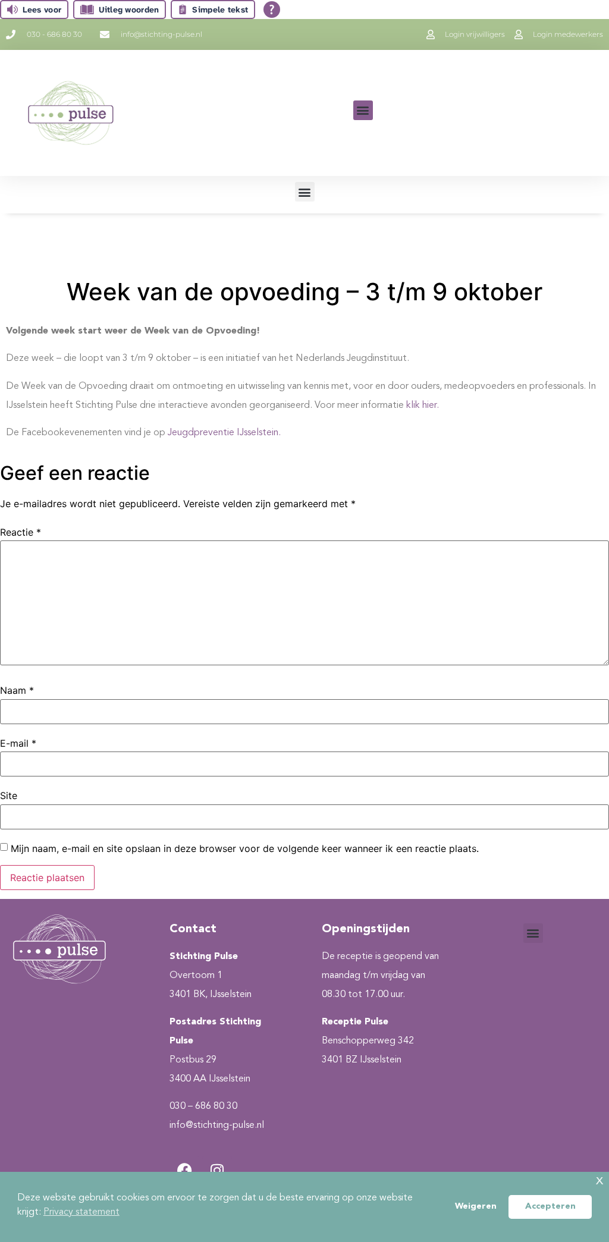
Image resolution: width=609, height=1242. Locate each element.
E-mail (18, 743)
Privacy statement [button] (81, 1212)
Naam (17, 690)
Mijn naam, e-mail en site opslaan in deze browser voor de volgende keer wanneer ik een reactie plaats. (245, 848)
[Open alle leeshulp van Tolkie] (271, 9)
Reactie (20, 532)
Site (8, 795)
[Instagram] (217, 1171)
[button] (363, 110)
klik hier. (422, 405)
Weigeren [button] (476, 1206)
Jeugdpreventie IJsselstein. (224, 433)
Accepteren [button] (550, 1206)
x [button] (599, 1180)
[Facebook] (184, 1171)
